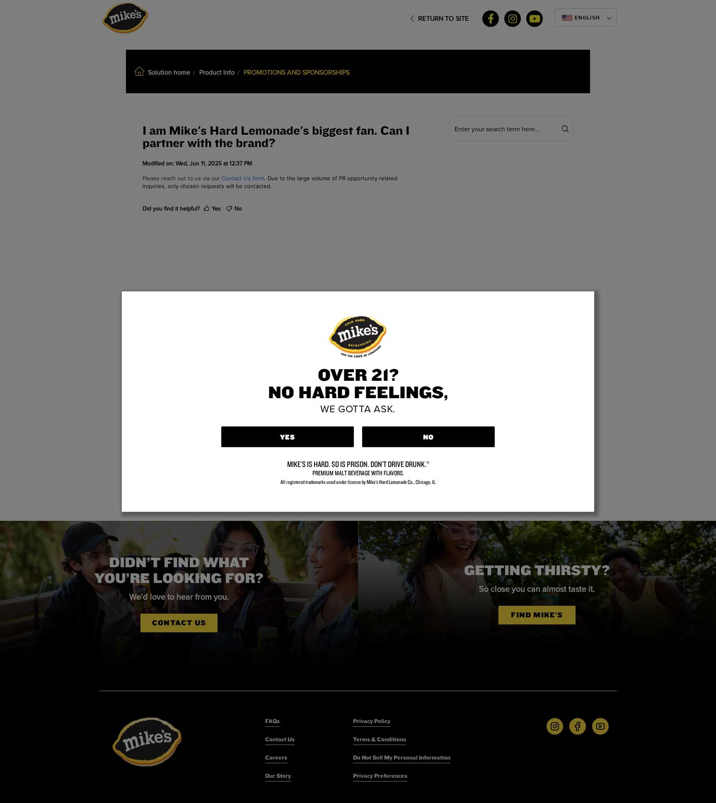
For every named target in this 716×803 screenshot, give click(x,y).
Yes (287, 437)
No (428, 437)
